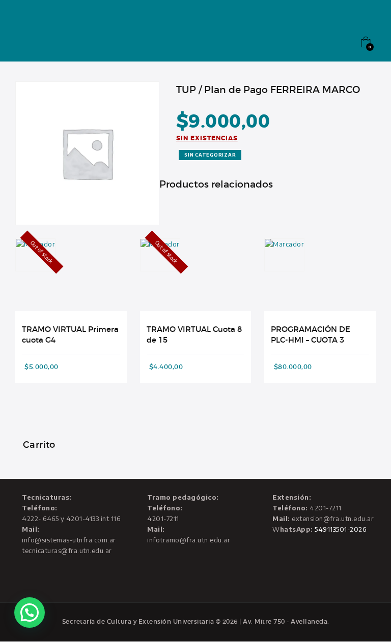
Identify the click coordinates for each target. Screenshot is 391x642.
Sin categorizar (210, 155)
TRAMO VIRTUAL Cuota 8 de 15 (194, 335)
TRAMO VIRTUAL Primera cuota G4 (70, 335)
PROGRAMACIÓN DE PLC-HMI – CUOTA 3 (310, 335)
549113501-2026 (340, 529)
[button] (29, 612)
